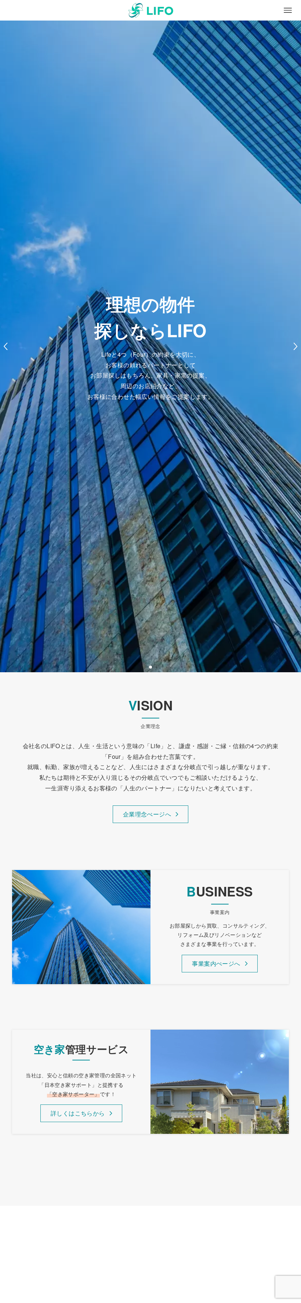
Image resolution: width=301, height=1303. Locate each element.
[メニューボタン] (287, 10)
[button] (150, 667)
